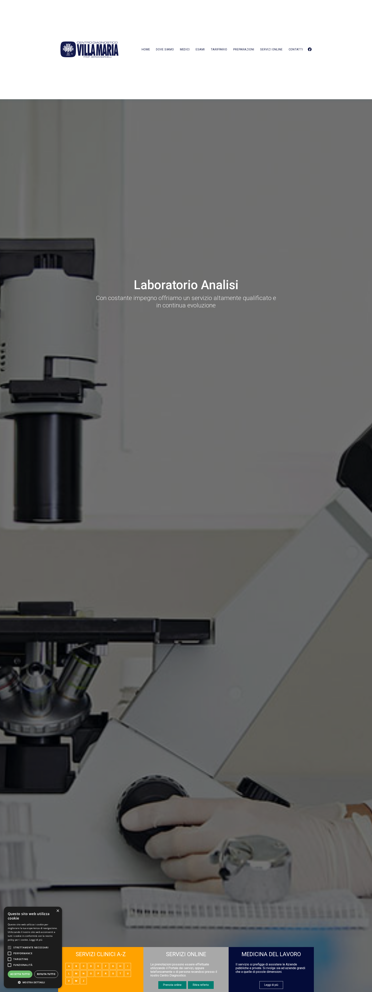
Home (146, 49)
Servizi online (271, 49)
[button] (33, 982)
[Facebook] (310, 49)
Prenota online (172, 985)
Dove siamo (165, 49)
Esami (200, 49)
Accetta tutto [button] (20, 974)
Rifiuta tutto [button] (46, 974)
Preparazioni (243, 49)
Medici (185, 49)
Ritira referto (201, 985)
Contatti (296, 49)
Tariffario (219, 49)
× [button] (57, 910)
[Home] (89, 49)
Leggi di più (271, 985)
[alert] (33, 947)
